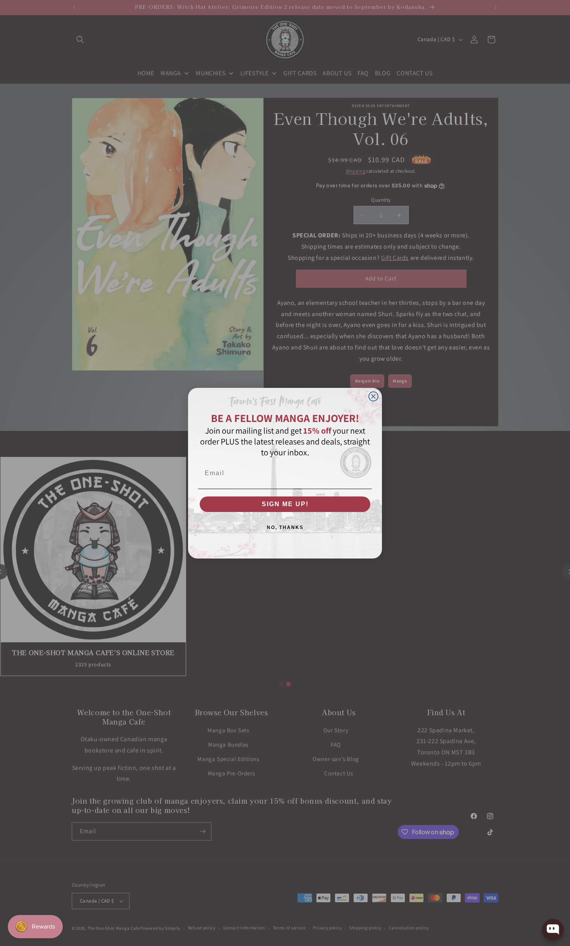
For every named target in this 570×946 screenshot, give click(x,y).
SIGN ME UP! (285, 504)
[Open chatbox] (553, 930)
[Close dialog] (373, 396)
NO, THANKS (285, 527)
